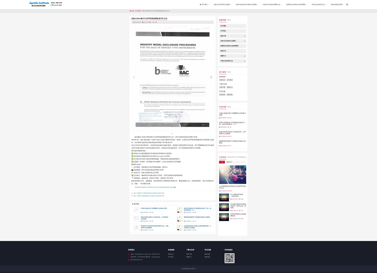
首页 (132, 11)
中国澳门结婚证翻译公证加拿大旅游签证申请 (150, 196)
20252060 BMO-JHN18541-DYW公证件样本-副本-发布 (154, 187)
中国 (222, 162)
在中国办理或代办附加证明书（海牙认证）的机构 (238, 205)
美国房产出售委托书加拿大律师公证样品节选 (150, 193)
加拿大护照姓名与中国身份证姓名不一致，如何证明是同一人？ (232, 123)
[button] (211, 77)
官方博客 (138, 11)
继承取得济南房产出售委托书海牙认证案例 (197, 217)
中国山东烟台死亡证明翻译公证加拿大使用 (154, 208)
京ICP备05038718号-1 (189, 268)
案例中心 (229, 162)
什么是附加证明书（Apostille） (236, 195)
